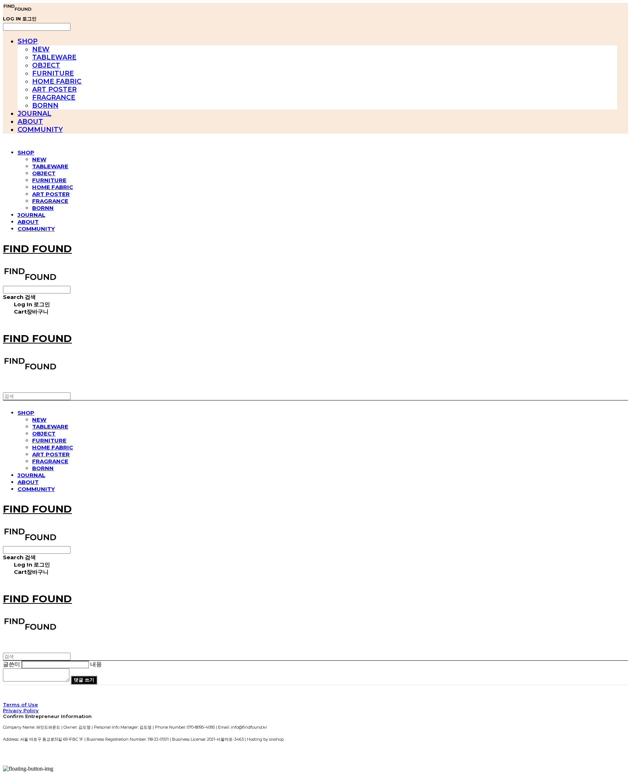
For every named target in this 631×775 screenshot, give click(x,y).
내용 (96, 664)
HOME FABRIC (56, 81)
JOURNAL (34, 114)
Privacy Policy (21, 710)
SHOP (28, 41)
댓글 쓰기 (84, 680)
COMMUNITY (40, 130)
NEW (41, 49)
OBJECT (46, 65)
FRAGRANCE (53, 97)
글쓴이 (11, 664)
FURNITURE (53, 73)
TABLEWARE (54, 57)
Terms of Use (20, 704)
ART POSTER (54, 89)
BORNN (45, 105)
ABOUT (30, 122)
